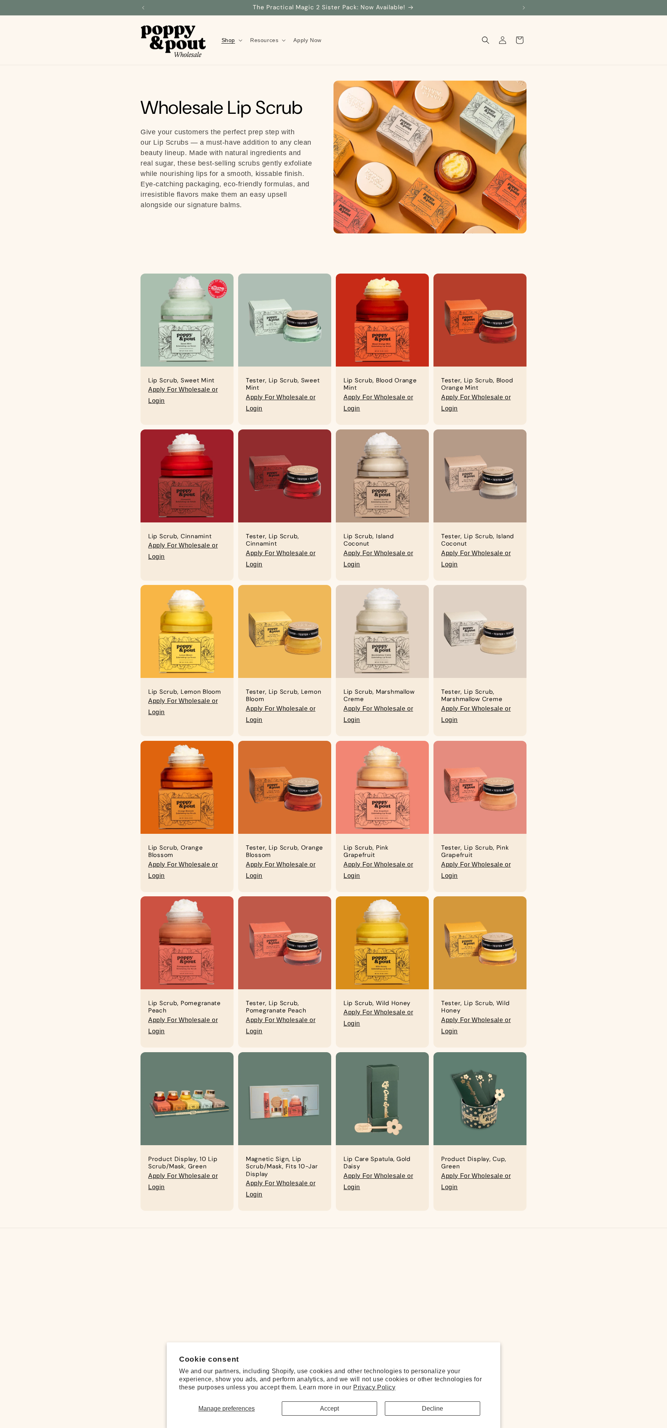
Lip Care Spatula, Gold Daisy (377, 1163)
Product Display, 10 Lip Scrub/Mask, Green (183, 1163)
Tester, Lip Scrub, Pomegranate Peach (276, 1007)
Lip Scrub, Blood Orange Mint (380, 384)
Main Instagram (421, 1278)
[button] (231, 40)
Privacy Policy (374, 1387)
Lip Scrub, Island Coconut (369, 540)
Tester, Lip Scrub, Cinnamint (272, 540)
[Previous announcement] (143, 7)
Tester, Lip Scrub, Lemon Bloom (283, 695)
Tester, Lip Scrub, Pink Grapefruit (475, 851)
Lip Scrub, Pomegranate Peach (184, 1007)
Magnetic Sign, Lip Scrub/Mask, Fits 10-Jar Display (282, 1167)
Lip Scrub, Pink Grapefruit (366, 851)
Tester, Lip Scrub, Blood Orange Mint (477, 384)
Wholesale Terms (293, 1305)
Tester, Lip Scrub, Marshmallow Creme (471, 695)
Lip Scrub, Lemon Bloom (184, 692)
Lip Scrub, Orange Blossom (175, 851)
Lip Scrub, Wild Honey (377, 1003)
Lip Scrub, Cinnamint (180, 536)
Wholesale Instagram (429, 1291)
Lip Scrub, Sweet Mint (181, 380)
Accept (329, 1408)
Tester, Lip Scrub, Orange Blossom (284, 851)
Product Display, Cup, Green (473, 1163)
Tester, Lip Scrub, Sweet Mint (283, 384)
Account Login (289, 1318)
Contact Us (285, 1332)
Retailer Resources (296, 1291)
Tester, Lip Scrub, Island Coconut (477, 540)
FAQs (278, 1278)
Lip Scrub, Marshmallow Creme (379, 695)
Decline (432, 1408)
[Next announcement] (523, 7)
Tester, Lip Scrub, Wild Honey (475, 1007)
